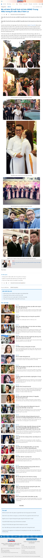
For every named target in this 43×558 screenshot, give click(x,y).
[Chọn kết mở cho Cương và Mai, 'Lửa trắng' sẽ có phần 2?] (8, 439)
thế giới (10, 298)
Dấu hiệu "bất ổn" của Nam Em (24, 456)
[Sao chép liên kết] (9, 14)
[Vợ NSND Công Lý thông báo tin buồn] (8, 349)
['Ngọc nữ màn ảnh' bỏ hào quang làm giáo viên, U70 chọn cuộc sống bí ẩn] (8, 489)
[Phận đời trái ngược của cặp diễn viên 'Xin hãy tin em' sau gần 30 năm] (8, 369)
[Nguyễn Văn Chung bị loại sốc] (8, 389)
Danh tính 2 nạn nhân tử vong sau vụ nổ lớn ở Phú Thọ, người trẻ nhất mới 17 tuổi (20, 515)
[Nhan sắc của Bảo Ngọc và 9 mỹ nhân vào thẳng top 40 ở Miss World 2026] (8, 328)
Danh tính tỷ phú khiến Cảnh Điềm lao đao (27, 496)
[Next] (42, 4)
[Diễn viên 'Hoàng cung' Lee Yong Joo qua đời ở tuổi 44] (8, 319)
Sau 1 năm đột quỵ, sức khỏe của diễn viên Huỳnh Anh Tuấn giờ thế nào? (18, 527)
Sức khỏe (35, 4)
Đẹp (17, 4)
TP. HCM (23, 550)
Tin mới (4, 510)
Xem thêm (21, 505)
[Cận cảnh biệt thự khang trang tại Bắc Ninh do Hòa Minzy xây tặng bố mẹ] (8, 469)
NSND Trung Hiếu (14, 287)
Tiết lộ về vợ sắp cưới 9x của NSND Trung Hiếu (12, 280)
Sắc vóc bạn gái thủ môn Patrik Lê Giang (26, 476)
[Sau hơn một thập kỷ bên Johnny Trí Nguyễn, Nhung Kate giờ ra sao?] (8, 399)
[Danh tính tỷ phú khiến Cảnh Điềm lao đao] (8, 499)
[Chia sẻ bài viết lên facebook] (2, 14)
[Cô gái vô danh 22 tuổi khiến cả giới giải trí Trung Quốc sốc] (8, 379)
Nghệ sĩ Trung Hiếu (31, 25)
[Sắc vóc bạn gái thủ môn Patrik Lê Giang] (8, 479)
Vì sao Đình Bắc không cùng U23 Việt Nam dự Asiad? (14, 521)
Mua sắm (25, 4)
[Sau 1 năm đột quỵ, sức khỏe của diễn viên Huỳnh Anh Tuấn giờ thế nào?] (8, 309)
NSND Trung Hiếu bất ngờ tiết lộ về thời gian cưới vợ (14, 278)
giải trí (17, 297)
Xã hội (4, 4)
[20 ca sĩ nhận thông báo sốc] (8, 359)
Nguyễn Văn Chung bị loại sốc (23, 386)
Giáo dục (40, 4)
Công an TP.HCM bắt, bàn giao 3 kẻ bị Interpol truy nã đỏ (15, 524)
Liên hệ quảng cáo (32, 539)
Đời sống (9, 4)
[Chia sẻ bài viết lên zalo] (4, 14)
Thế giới (30, 4)
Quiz (41, 536)
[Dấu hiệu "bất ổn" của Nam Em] (8, 459)
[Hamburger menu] (1, 1)
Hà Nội (23, 545)
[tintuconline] (1, 4)
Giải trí (13, 4)
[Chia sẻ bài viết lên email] (6, 14)
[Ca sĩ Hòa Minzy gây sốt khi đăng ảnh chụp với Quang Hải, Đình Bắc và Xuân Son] (8, 408)
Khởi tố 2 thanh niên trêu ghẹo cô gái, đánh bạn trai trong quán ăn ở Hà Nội (19, 512)
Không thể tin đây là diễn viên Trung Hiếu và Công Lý (14, 276)
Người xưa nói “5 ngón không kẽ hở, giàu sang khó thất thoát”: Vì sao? (17, 518)
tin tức (9, 293)
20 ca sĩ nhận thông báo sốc (23, 356)
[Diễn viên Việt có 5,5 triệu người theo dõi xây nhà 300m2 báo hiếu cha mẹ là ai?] (8, 339)
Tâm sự (20, 4)
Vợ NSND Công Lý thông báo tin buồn (25, 346)
